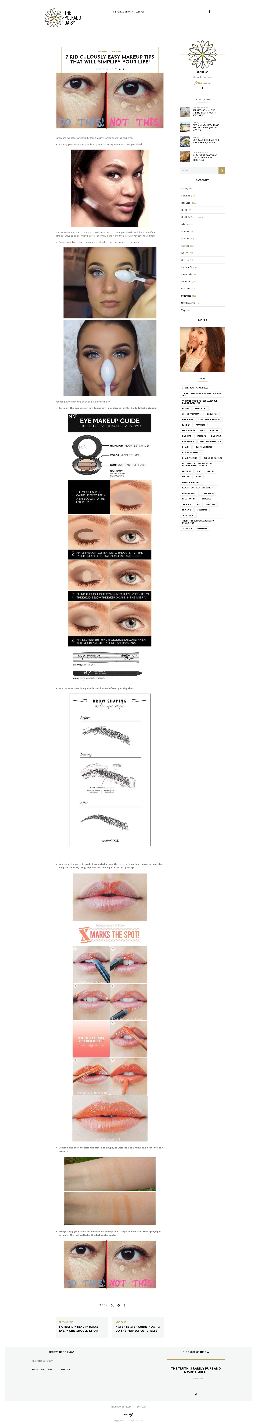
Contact (140, 11)
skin (198, 504)
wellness (202, 528)
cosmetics (212, 414)
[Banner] (202, 349)
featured (200, 425)
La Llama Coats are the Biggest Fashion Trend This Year (198, 464)
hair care (215, 430)
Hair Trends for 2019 (210, 441)
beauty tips (200, 408)
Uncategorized (188, 303)
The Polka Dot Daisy (123, 11)
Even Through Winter (209, 419)
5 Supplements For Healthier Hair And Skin (201, 394)
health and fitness (192, 452)
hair (202, 430)
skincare (186, 510)
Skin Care (185, 288)
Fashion (186, 425)
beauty (185, 408)
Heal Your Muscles (212, 458)
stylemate (202, 510)
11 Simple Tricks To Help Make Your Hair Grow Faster (199, 402)
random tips (188, 493)
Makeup (102, 51)
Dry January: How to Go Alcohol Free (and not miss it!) (206, 127)
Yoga (183, 310)
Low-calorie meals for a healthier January (206, 141)
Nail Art (184, 253)
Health (184, 210)
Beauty (184, 188)
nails (198, 476)
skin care (210, 504)
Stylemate (115, 51)
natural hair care (191, 482)
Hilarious (185, 224)
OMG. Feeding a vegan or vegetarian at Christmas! (205, 157)
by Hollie (119, 69)
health (185, 447)
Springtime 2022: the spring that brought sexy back (204, 112)
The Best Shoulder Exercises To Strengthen (198, 522)
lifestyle (186, 471)
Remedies (186, 281)
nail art (186, 476)
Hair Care (185, 203)
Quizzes (185, 260)
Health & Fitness (189, 217)
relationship (207, 493)
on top (128, 1413)
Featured (185, 195)
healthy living (189, 458)
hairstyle (216, 436)
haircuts (201, 436)
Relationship (187, 274)
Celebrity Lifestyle (192, 414)
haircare (186, 436)
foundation (188, 430)
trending (187, 528)
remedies (206, 499)
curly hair (187, 419)
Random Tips (187, 267)
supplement (188, 515)
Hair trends (188, 441)
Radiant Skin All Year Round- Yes (199, 488)
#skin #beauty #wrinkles (195, 388)
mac (199, 471)
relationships (189, 499)
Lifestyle (185, 231)
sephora (186, 504)
